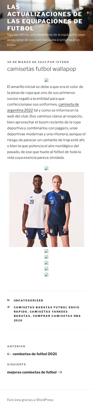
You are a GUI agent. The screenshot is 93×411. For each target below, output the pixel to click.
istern (62, 62)
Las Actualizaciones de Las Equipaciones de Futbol (45, 18)
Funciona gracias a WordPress (30, 400)
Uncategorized (29, 300)
